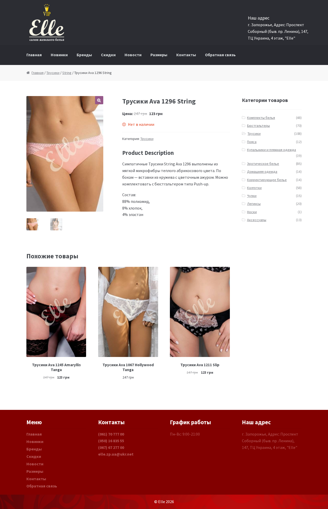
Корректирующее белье (267, 179)
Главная (34, 54)
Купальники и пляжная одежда (271, 149)
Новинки (59, 54)
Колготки (254, 187)
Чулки (252, 195)
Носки (252, 212)
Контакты (186, 54)
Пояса (252, 141)
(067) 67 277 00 (111, 447)
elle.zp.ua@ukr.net (116, 454)
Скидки (108, 54)
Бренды (84, 54)
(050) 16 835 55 (111, 440)
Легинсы (254, 203)
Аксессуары (256, 220)
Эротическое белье (263, 163)
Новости (133, 54)
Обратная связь (220, 54)
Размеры (158, 54)
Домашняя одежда (262, 171)
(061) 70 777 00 (111, 434)
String (66, 72)
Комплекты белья (261, 117)
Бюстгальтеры (258, 125)
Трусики (52, 72)
